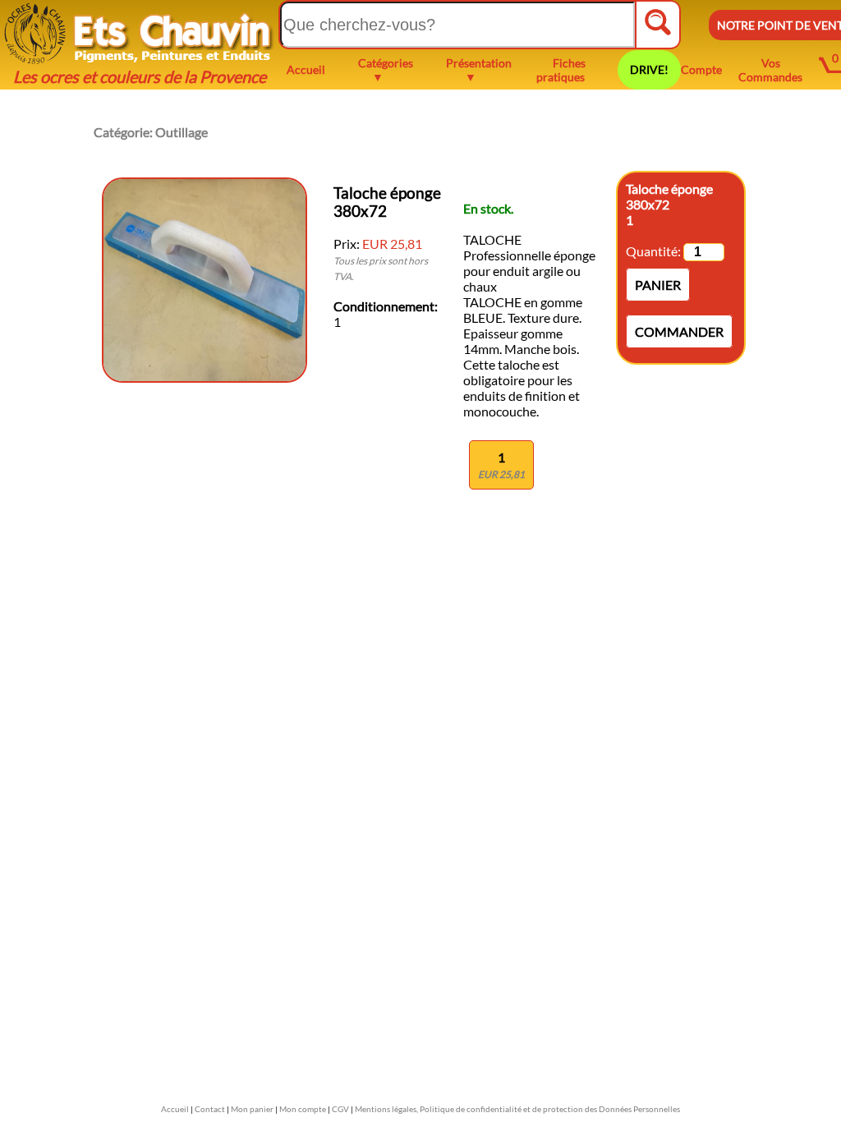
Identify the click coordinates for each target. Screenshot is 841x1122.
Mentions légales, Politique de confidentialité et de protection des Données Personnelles (517, 1109)
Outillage (181, 132)
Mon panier (252, 1109)
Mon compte (302, 1109)
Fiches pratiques (561, 70)
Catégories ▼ (385, 70)
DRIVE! (649, 69)
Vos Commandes (770, 70)
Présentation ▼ (479, 70)
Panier (658, 284)
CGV (340, 1109)
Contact (210, 1109)
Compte (701, 69)
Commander (679, 331)
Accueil (306, 69)
